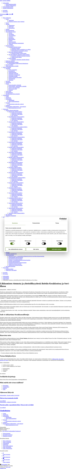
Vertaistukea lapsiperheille (14, 74)
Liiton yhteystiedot (7, 447)
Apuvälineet (11, 34)
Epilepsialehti (9, 99)
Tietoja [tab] (57, 223)
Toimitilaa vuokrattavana (11, 253)
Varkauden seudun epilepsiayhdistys (16, 213)
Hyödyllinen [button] (5, 385)
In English (5, 10)
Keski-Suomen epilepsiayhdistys (15, 142)
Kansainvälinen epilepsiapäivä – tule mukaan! (16, 106)
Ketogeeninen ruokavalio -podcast (16, 104)
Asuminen (10, 36)
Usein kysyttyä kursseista (14, 87)
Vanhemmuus (11, 25)
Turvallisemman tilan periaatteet (13, 94)
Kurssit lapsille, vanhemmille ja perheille (17, 86)
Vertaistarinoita (11, 78)
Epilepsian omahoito (10, 61)
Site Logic (8, 467)
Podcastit (8, 102)
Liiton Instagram (6, 457)
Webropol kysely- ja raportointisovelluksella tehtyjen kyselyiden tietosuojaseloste (26, 256)
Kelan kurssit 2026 (12, 88)
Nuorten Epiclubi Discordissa (15, 77)
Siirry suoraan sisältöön (5, 0)
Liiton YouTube (6, 459)
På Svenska (5, 11)
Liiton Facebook (6, 454)
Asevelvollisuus (11, 35)
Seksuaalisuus (11, 28)
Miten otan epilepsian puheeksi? (15, 52)
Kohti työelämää (12, 58)
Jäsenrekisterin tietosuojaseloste (15, 258)
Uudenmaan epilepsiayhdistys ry (15, 198)
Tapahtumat (8, 82)
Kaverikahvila (11, 71)
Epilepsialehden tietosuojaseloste (15, 257)
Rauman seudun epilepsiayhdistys (15, 182)
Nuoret (7, 22)
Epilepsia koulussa (10, 45)
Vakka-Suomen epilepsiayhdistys (15, 208)
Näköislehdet (11, 100)
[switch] (28, 243)
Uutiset (7, 96)
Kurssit (7, 83)
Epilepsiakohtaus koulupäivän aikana (19, 50)
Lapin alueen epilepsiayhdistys (15, 152)
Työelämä (10, 44)
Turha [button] (4, 389)
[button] (1, 15)
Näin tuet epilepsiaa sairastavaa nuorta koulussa (18, 54)
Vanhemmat (11, 20)
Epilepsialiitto (6, 3)
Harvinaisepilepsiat (10, 30)
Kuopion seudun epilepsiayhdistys (16, 147)
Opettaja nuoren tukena (16, 57)
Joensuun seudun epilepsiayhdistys (16, 121)
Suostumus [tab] (15, 223)
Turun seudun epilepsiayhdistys (15, 192)
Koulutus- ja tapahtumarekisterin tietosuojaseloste (19, 260)
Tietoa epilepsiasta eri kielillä (12, 66)
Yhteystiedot (5, 267)
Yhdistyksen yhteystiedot (16, 114)
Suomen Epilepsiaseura (11, 5)
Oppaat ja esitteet (9, 64)
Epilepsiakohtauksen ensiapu (12, 62)
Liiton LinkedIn (6, 462)
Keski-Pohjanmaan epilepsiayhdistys (16, 137)
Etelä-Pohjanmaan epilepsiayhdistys (16, 116)
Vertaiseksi (10, 80)
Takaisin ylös (3, 468)
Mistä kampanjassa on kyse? (14, 107)
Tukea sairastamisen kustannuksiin (16, 43)
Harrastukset (11, 38)
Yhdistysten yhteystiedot (11, 270)
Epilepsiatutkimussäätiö (11, 4)
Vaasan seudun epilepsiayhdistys (15, 203)
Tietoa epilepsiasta (7, 17)
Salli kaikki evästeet (56, 249)
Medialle (7, 252)
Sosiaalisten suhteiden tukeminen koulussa (20, 55)
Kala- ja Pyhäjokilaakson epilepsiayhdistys (17, 126)
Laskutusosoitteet (9, 269)
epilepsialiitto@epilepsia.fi (15, 431)
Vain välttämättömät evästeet (15, 249)
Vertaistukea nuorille (13, 76)
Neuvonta (8, 81)
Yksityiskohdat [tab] (36, 223)
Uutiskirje (8, 105)
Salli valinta (36, 249)
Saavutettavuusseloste (10, 266)
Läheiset (7, 29)
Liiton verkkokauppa (7, 448)
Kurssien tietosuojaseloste (14, 261)
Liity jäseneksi (14, 115)
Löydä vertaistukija (12, 69)
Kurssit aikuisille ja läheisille (14, 85)
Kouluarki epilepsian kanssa (14, 47)
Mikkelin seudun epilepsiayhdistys (16, 157)
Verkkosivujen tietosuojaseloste (15, 265)
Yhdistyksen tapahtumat (16, 113)
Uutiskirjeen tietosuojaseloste (14, 263)
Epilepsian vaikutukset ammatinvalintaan (20, 59)
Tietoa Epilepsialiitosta (8, 446)
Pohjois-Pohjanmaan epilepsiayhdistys (16, 177)
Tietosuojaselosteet (10, 255)
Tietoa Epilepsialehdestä (13, 101)
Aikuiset (7, 24)
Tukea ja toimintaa (7, 67)
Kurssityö (10, 90)
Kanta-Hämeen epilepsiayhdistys (15, 132)
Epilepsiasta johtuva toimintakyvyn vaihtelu (21, 49)
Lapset (7, 19)
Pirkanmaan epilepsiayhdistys (15, 167)
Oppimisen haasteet (15, 48)
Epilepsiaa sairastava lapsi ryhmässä (16, 21)
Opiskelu (10, 40)
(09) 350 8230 (5, 431)
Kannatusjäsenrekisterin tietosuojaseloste (17, 262)
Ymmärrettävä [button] (6, 386)
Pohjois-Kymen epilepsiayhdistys (15, 172)
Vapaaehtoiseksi (9, 92)
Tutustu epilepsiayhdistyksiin (12, 110)
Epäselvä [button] (5, 388)
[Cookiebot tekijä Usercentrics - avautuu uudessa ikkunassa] (60, 219)
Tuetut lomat (8, 91)
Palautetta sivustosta (7, 436)
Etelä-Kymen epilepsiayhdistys (15, 111)
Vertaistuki (8, 68)
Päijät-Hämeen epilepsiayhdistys (15, 162)
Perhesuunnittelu (12, 41)
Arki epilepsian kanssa (11, 31)
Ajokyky (10, 33)
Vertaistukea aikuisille (13, 73)
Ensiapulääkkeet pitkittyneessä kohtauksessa (18, 63)
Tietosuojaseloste (6, 433)
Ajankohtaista (6, 95)
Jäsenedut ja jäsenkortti (11, 215)
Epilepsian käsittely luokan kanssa (18, 53)
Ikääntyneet (11, 26)
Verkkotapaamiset (12, 72)
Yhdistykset (5, 109)
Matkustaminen (11, 39)
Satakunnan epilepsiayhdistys (14, 187)
